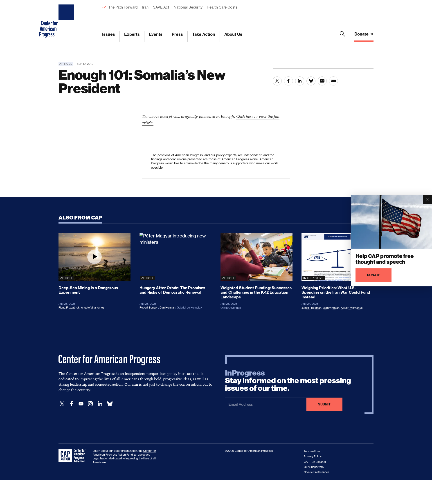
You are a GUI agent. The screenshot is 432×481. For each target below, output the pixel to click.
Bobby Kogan (331, 307)
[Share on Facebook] (288, 80)
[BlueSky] (110, 403)
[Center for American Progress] (66, 21)
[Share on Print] (333, 80)
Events (155, 34)
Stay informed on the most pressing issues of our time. (288, 380)
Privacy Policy (313, 456)
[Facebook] (71, 403)
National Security (188, 7)
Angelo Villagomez (92, 307)
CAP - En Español (315, 461)
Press (177, 34)
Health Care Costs (222, 7)
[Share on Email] (322, 80)
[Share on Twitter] (277, 80)
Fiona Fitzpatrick (69, 307)
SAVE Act (161, 7)
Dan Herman (168, 307)
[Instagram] (90, 403)
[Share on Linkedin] (299, 80)
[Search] (342, 36)
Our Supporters (314, 467)
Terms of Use (312, 451)
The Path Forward (123, 7)
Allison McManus (351, 307)
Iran (145, 7)
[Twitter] (62, 403)
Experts (132, 34)
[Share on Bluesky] (310, 80)
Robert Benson (149, 307)
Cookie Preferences (316, 472)
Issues (108, 34)
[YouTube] (81, 403)
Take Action (203, 34)
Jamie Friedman (312, 307)
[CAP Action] (73, 456)
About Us (233, 34)
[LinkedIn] (100, 403)
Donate (361, 34)
